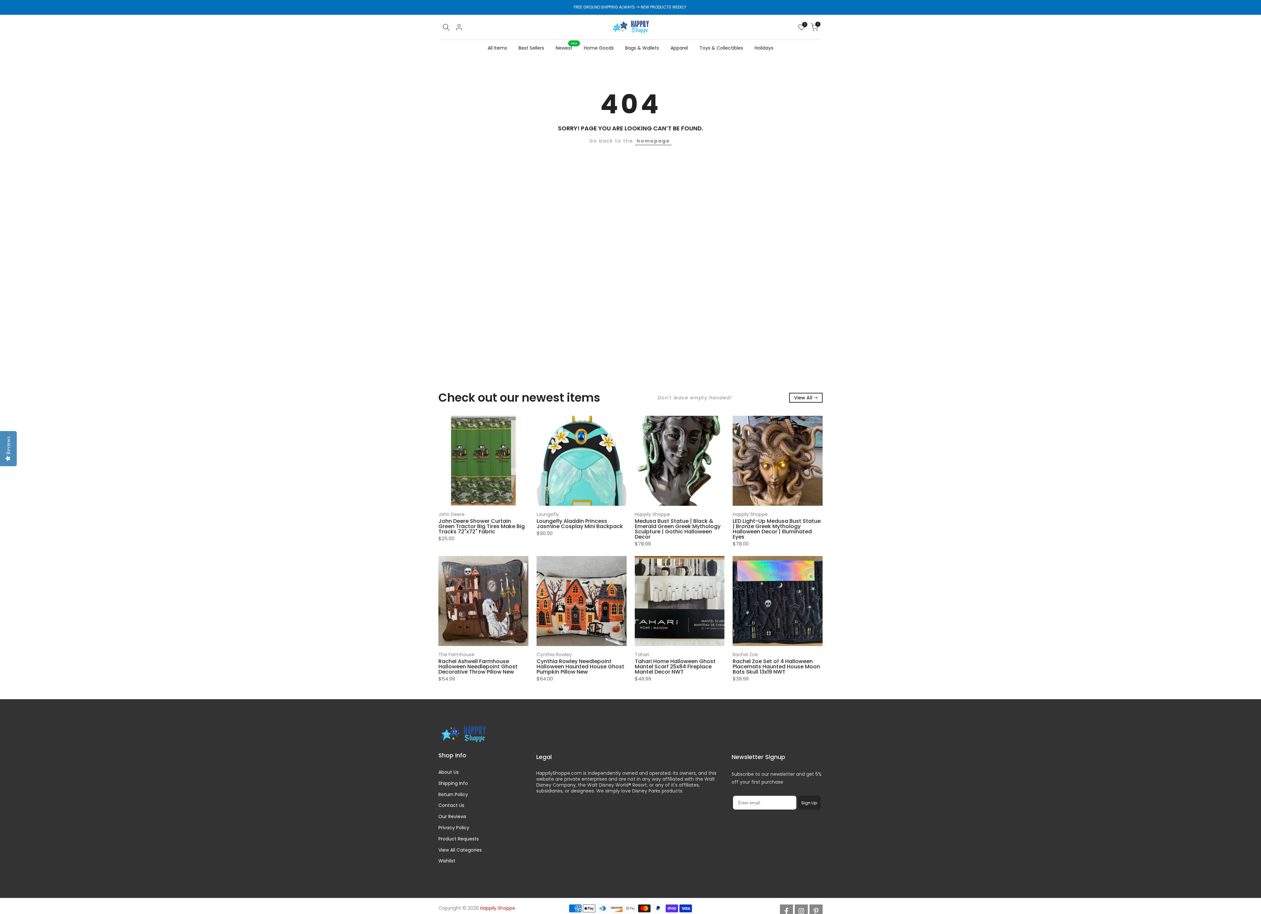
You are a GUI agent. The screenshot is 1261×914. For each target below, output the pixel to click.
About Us (448, 772)
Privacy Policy (453, 827)
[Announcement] (630, 7)
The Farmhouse (456, 654)
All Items (497, 48)
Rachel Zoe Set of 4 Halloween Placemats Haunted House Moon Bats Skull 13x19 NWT (776, 666)
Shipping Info (453, 783)
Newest (566, 47)
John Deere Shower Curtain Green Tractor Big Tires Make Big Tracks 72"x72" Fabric (481, 526)
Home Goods (599, 48)
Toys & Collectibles (721, 48)
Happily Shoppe (652, 514)
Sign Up (809, 802)
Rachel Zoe (745, 654)
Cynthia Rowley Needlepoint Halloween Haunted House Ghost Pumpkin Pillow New (580, 666)
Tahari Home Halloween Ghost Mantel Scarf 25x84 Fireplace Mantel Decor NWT (675, 666)
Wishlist (446, 861)
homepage (653, 141)
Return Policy (453, 794)
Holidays (764, 48)
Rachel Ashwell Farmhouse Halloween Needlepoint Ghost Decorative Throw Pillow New (478, 666)
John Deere (451, 514)
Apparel (679, 48)
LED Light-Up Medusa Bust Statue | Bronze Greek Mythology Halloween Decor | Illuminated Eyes (777, 528)
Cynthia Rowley (554, 654)
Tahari (642, 654)
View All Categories (460, 850)
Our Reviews (452, 816)
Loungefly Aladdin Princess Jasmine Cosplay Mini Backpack (580, 523)
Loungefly (548, 514)
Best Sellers (531, 48)
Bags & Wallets (642, 48)
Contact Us (451, 805)
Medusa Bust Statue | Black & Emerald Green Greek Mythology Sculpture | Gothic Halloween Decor (677, 528)
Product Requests (458, 839)
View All (803, 397)
